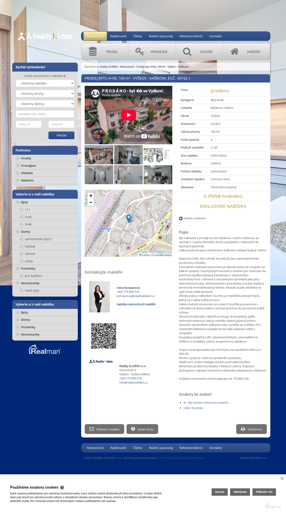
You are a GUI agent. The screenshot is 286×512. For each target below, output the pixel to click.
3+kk (28, 224)
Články (137, 36)
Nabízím (27, 180)
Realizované (118, 36)
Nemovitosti (95, 36)
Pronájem (28, 165)
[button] (129, 218)
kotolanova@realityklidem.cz (136, 296)
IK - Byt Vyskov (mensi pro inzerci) (205, 403)
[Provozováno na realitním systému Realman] (45, 349)
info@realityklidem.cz (133, 382)
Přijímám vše (264, 491)
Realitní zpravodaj (161, 36)
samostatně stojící (38, 239)
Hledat (61, 135)
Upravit (219, 491)
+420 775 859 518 (128, 292)
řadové (29, 246)
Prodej (25, 158)
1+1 (27, 209)
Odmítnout (240, 491)
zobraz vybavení (195, 218)
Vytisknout (254, 429)
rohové (29, 254)
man (261, 458)
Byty (24, 202)
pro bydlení (33, 276)
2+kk (28, 217)
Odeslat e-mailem (108, 429)
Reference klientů (191, 36)
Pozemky (27, 268)
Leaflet (145, 255)
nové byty (31, 290)
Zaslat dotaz (145, 429)
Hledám (26, 173)
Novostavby (30, 283)
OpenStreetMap (162, 255)
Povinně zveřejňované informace (181, 458)
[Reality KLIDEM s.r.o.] (45, 29)
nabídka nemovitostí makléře (136, 304)
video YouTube (193, 408)
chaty (28, 261)
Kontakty (216, 36)
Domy (25, 231)
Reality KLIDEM (109, 66)
